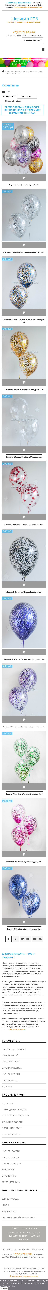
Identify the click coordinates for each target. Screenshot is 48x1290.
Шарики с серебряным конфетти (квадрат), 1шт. (24, 252)
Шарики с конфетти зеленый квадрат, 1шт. (24, 794)
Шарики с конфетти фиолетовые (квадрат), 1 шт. (24, 659)
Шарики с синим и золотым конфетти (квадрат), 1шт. (24, 321)
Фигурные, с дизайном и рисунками (19, 1217)
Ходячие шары (9, 1211)
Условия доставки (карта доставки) (28, 7)
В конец (37, 938)
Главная (10, 71)
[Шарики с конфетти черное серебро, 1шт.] (24, 558)
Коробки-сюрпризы (11, 1134)
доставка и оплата (17, 1029)
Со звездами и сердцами (14, 1109)
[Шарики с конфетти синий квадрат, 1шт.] (24, 895)
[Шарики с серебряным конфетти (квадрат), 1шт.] (24, 218)
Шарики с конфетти (11, 1163)
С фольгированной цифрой (15, 1116)
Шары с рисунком (10, 1157)
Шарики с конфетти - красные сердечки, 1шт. (24, 524)
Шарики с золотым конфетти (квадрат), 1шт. (24, 390)
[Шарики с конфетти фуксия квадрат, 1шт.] (24, 827)
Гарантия (35, 1236)
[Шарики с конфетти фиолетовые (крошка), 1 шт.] (24, 693)
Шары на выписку (10, 1062)
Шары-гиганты (9, 1176)
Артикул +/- (26, 96)
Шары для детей (10, 1055)
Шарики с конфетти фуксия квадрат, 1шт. (24, 862)
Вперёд (25, 938)
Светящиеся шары (11, 1182)
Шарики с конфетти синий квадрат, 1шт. (24, 929)
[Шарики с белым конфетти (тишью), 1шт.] (24, 423)
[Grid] (3, 92)
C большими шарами (12, 1128)
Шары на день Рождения (14, 1049)
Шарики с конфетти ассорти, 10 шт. (24, 185)
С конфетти (7, 1103)
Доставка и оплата (18, 1236)
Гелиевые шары (35, 71)
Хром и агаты (8, 1170)
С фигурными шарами (12, 1122)
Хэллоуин (7, 1086)
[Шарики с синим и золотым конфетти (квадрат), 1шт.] (24, 286)
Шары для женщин (11, 1080)
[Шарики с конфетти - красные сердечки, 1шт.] (24, 490)
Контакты (24, 1239)
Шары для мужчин (11, 1074)
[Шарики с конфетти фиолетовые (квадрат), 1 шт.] (24, 625)
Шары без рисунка (11, 1151)
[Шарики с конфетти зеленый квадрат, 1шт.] (24, 760)
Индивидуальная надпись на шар (24, 1232)
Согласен (4, 1288)
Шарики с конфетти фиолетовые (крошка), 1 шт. (24, 727)
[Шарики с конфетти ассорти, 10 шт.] (24, 151)
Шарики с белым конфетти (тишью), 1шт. (24, 457)
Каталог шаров (21, 71)
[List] (8, 92)
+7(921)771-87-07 (24, 32)
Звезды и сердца (10, 1199)
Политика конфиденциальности (24, 1276)
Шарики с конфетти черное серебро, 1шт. (24, 592)
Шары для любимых (12, 1068)
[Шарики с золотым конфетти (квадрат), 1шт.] (24, 356)
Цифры (5, 1205)
